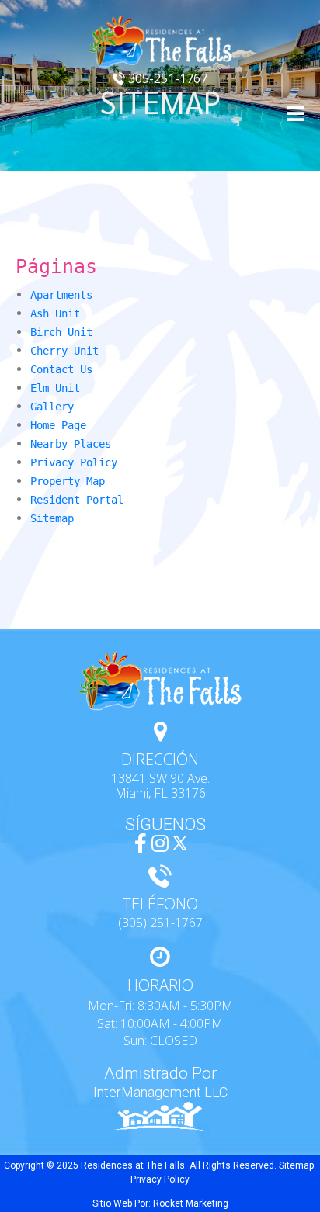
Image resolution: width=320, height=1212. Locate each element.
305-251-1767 (166, 78)
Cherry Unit (64, 351)
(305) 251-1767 (160, 922)
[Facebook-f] (141, 843)
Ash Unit (55, 313)
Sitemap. (297, 1165)
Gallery (52, 406)
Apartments (61, 295)
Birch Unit (61, 332)
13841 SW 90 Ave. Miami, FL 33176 (160, 786)
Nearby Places (70, 444)
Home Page (58, 425)
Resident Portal (76, 499)
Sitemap (52, 518)
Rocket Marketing (190, 1203)
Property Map (67, 481)
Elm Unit (55, 388)
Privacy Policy (73, 462)
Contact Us (61, 369)
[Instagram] (160, 843)
